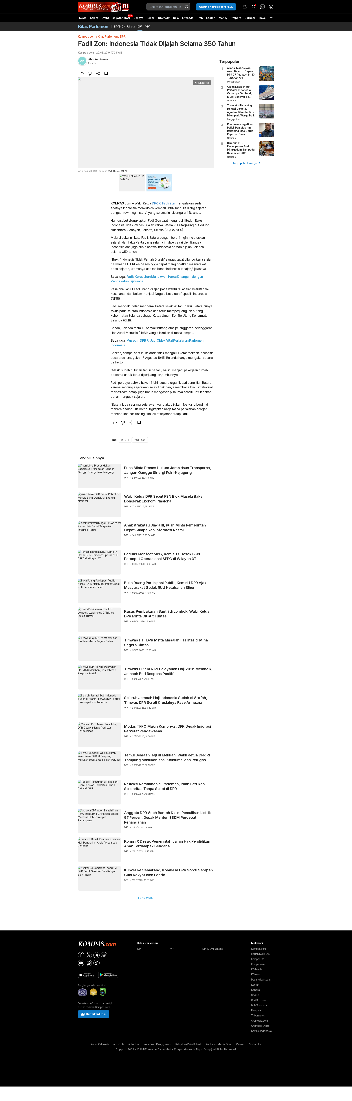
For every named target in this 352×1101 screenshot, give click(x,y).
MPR (147, 26)
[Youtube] (81, 963)
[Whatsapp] (89, 963)
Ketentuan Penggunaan (157, 1044)
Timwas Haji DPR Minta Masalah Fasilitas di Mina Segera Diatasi (166, 642)
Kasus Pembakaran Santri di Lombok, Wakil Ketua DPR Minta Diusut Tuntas (167, 613)
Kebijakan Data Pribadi (188, 1044)
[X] (89, 955)
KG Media (257, 969)
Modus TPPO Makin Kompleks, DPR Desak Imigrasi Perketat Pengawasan (167, 728)
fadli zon (140, 439)
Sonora (255, 989)
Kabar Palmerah (100, 1044)
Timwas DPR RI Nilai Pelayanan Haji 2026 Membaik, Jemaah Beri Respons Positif (168, 671)
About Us (118, 1044)
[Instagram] (104, 955)
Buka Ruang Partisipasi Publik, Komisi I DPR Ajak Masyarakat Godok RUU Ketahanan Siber (165, 585)
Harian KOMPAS (260, 953)
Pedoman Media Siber (219, 1044)
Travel (262, 17)
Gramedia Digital (260, 1025)
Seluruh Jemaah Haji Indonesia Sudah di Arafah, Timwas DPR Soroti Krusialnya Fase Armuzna (165, 700)
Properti (236, 17)
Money (223, 17)
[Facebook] (81, 955)
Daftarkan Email (96, 1014)
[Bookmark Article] (106, 73)
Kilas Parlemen (108, 36)
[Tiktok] (96, 963)
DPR (140, 26)
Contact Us (255, 1044)
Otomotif (164, 17)
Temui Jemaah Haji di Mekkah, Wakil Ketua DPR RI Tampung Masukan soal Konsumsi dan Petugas (167, 757)
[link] (262, 7)
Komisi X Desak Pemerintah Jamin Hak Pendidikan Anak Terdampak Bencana (167, 843)
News (83, 17)
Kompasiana (258, 964)
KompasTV (257, 959)
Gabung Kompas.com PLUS (216, 6)
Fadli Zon (168, 203)
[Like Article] (82, 73)
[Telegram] (96, 955)
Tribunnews (258, 1015)
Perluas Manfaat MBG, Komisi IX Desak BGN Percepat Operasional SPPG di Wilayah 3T (162, 556)
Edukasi (250, 17)
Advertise (133, 1044)
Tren (200, 17)
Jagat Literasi (121, 17)
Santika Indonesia (261, 1030)
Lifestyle (187, 17)
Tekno (151, 17)
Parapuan (256, 1010)
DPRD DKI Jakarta (124, 26)
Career (240, 1044)
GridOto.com (258, 1000)
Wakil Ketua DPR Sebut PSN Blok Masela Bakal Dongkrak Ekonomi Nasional (163, 498)
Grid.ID (255, 994)
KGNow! (255, 974)
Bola (176, 17)
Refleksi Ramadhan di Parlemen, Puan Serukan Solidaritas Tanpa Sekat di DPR (164, 786)
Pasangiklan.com (261, 979)
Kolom (94, 17)
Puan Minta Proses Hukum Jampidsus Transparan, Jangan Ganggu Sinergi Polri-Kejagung (167, 470)
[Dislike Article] (90, 73)
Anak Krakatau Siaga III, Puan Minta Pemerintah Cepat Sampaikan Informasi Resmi (165, 527)
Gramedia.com (259, 1020)
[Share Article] (98, 73)
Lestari (211, 19)
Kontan (255, 984)
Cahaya (138, 17)
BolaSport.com (259, 1005)
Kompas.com (86, 36)
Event (105, 17)
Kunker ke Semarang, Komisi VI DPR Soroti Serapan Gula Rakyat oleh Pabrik (168, 872)
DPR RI (156, 203)
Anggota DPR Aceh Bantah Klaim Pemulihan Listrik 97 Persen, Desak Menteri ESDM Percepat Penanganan (167, 817)
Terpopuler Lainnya (245, 163)
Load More (145, 898)
